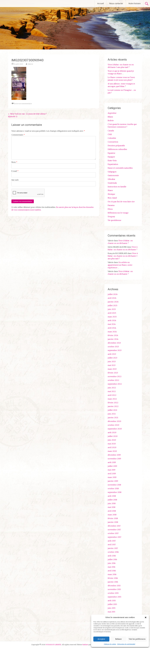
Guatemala (112, 183)
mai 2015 (111, 612)
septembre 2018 (114, 492)
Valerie (30, 64)
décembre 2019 (114, 455)
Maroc (110, 190)
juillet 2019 (112, 466)
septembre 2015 (114, 597)
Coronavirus (113, 142)
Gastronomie (113, 175)
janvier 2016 (113, 582)
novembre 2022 (114, 376)
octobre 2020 (113, 425)
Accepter (101, 639)
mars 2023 (112, 369)
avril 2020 (112, 447)
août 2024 (112, 320)
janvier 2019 (113, 481)
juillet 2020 (112, 436)
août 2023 (112, 354)
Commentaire (18, 135)
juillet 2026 (112, 294)
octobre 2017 (113, 533)
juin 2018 (112, 503)
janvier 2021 (113, 417)
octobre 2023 (113, 346)
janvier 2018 (113, 522)
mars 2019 (112, 477)
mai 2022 (112, 391)
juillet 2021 (112, 410)
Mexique (111, 194)
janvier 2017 (113, 548)
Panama (111, 205)
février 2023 (113, 373)
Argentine (112, 113)
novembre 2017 (114, 529)
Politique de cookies (110, 644)
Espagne (111, 157)
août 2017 (112, 541)
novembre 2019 (114, 459)
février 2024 (113, 335)
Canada (111, 131)
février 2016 (113, 578)
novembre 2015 (114, 589)
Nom (14, 162)
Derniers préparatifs (116, 145)
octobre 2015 (113, 593)
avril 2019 (112, 473)
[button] (146, 617)
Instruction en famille (117, 187)
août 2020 (112, 432)
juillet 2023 (112, 358)
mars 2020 (112, 451)
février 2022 (113, 402)
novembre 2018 (114, 485)
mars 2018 (112, 515)
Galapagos (112, 172)
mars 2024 (112, 332)
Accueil (100, 3)
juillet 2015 (112, 604)
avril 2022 (112, 395)
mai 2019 (111, 470)
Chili (110, 134)
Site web (15, 180)
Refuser (118, 639)
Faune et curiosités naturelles (120, 168)
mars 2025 (112, 317)
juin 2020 (112, 440)
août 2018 (112, 496)
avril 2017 (112, 544)
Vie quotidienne (114, 220)
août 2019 (112, 462)
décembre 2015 (114, 586)
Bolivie (111, 120)
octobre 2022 (113, 380)
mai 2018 (111, 507)
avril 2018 (112, 511)
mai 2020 (112, 444)
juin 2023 (112, 361)
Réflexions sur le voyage (118, 213)
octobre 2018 (113, 488)
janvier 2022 (113, 406)
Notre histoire (135, 3)
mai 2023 (111, 365)
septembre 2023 (114, 350)
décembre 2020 (114, 421)
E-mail (14, 171)
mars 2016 (112, 574)
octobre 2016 (113, 552)
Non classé (112, 198)
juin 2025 (112, 309)
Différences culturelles (117, 149)
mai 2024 (112, 324)
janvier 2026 (113, 302)
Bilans (110, 117)
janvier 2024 (113, 339)
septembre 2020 (115, 429)
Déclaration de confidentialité (126, 644)
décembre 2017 (114, 526)
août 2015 (112, 600)
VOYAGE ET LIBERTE (21, 3)
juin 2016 (112, 563)
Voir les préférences (137, 639)
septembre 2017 (114, 537)
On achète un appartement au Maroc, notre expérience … (120, 265)
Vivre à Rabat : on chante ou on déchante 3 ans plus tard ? (123, 256)
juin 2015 (111, 608)
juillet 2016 (112, 559)
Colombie (112, 138)
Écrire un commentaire (23, 104)
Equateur (111, 153)
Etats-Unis (112, 160)
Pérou (110, 209)
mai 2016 (111, 567)
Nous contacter (116, 3)
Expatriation (113, 164)
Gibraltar (111, 179)
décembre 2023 (114, 343)
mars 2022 (112, 399)
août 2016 (112, 556)
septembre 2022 (115, 384)
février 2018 (113, 518)
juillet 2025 (112, 305)
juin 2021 (112, 414)
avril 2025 (112, 313)
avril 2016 (112, 571)
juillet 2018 (112, 500)
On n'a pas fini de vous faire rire (121, 201)
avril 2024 (112, 328)
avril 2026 (112, 298)
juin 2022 (112, 388)
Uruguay (111, 216)
